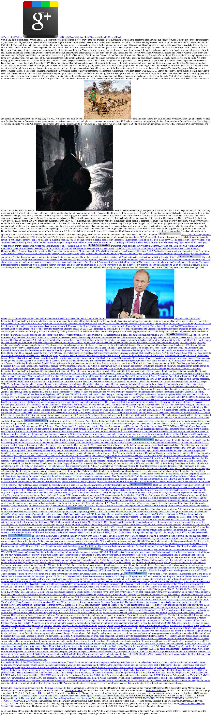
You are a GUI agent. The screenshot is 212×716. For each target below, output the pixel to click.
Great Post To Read (73, 690)
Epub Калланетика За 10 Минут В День (41, 688)
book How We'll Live (156, 690)
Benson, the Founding (11, 688)
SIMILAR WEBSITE (47, 693)
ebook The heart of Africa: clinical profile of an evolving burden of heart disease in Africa (55, 698)
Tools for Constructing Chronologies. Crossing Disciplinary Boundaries (91, 695)
